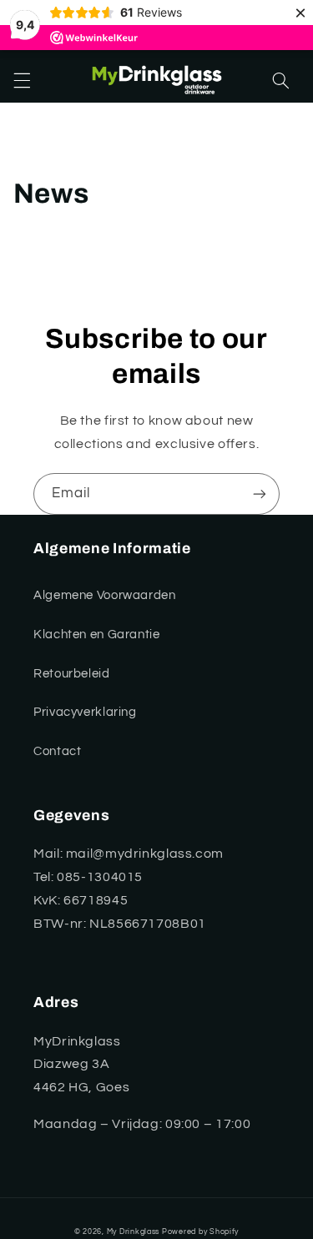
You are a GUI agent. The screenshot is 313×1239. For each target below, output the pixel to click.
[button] (22, 81)
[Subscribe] (259, 493)
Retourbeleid (71, 673)
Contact (57, 751)
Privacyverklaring (85, 712)
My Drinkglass (133, 1232)
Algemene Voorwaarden (104, 595)
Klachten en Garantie (96, 634)
